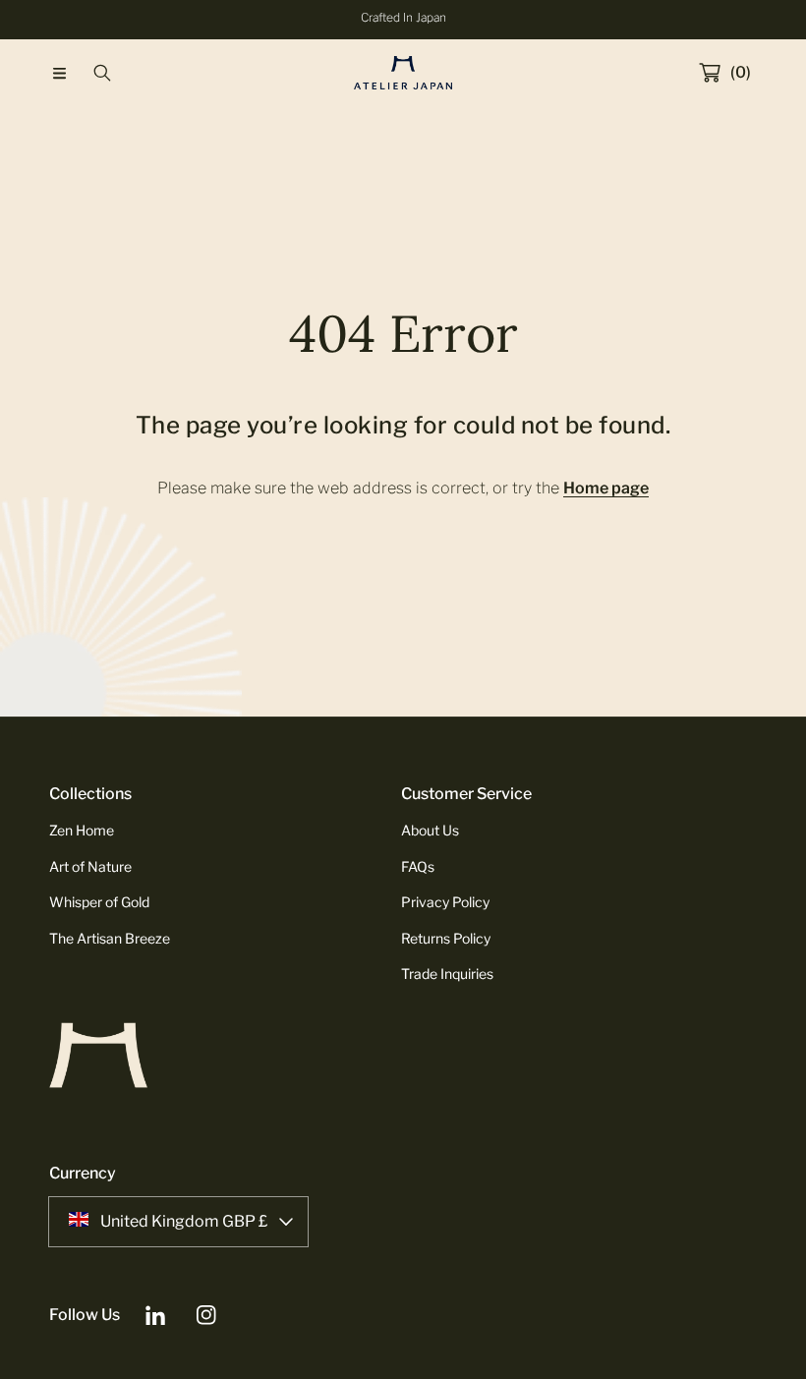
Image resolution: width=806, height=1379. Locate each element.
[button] (59, 72)
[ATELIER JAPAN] (403, 72)
